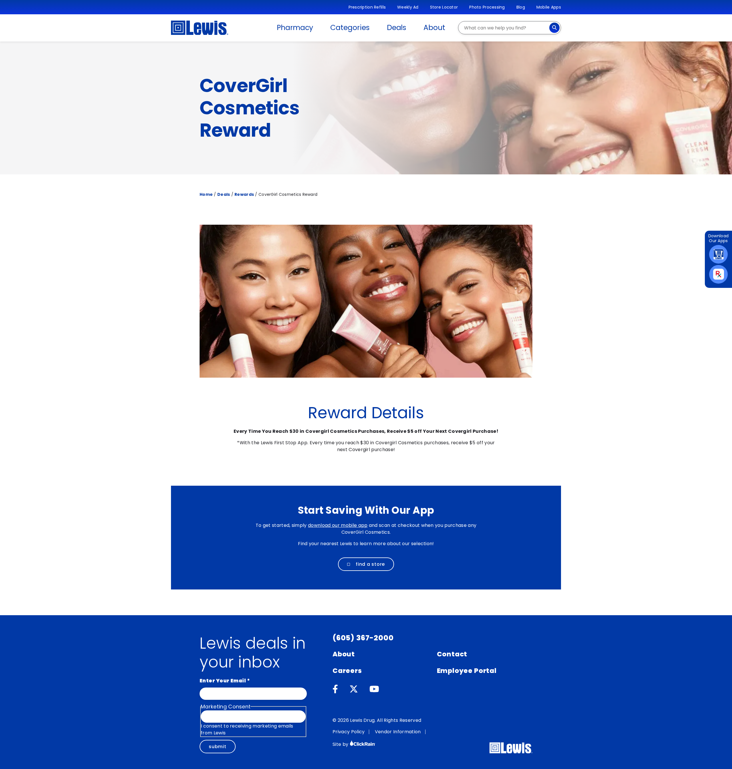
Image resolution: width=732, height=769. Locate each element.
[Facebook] (335, 689)
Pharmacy (295, 28)
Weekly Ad (408, 7)
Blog (520, 7)
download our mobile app (337, 525)
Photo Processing (487, 7)
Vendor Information (398, 731)
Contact (452, 654)
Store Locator (444, 7)
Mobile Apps (548, 7)
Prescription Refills (367, 7)
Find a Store (370, 564)
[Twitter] (353, 689)
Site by (341, 744)
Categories (349, 28)
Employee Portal (467, 670)
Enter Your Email (225, 680)
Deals (397, 28)
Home (206, 194)
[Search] (554, 28)
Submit (217, 746)
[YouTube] (374, 689)
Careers (347, 670)
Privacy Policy (349, 731)
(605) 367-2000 (363, 638)
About (434, 28)
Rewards (244, 194)
